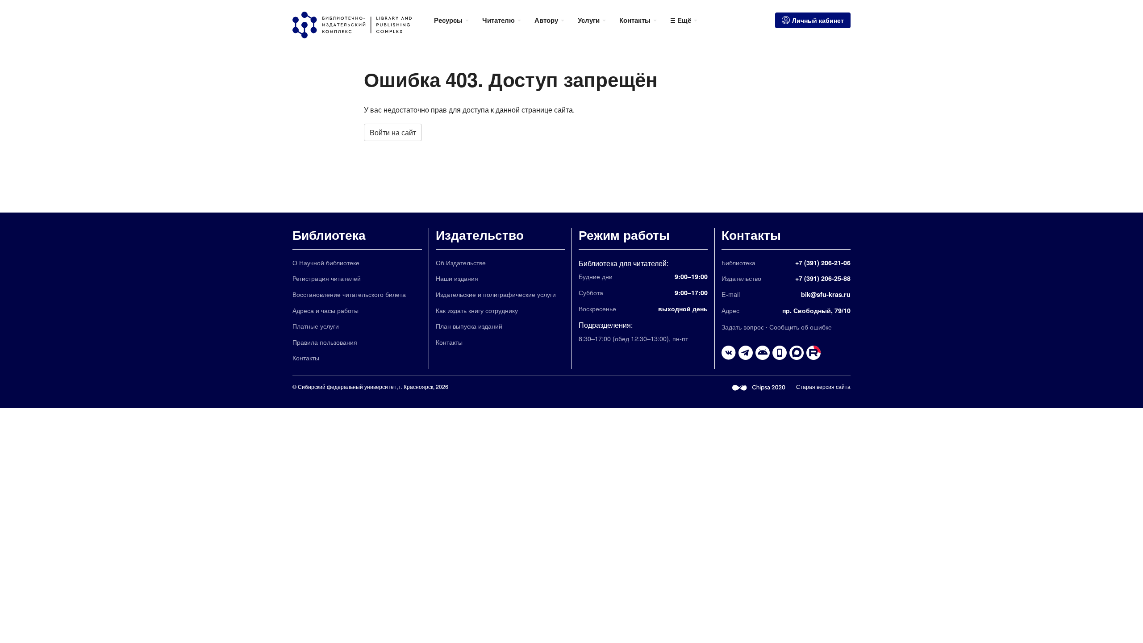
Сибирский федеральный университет (347, 387)
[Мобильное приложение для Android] (779, 353)
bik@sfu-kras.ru (826, 294)
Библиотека (329, 234)
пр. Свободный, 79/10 (816, 310)
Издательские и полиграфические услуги (496, 294)
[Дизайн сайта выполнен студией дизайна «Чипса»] (759, 387)
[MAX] (796, 353)
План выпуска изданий (469, 325)
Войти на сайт (393, 132)
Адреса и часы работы (325, 310)
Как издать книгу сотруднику (477, 310)
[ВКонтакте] (729, 353)
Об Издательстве (461, 262)
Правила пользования (324, 342)
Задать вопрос (743, 326)
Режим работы (624, 234)
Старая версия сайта (823, 387)
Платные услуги (315, 325)
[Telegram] (745, 353)
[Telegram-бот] (762, 353)
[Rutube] (813, 353)
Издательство (480, 234)
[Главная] (359, 25)
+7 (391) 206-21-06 (823, 262)
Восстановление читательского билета (349, 294)
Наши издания (457, 278)
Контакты (305, 357)
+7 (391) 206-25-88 (823, 278)
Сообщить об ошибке (800, 326)
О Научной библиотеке (325, 262)
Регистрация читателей (326, 278)
